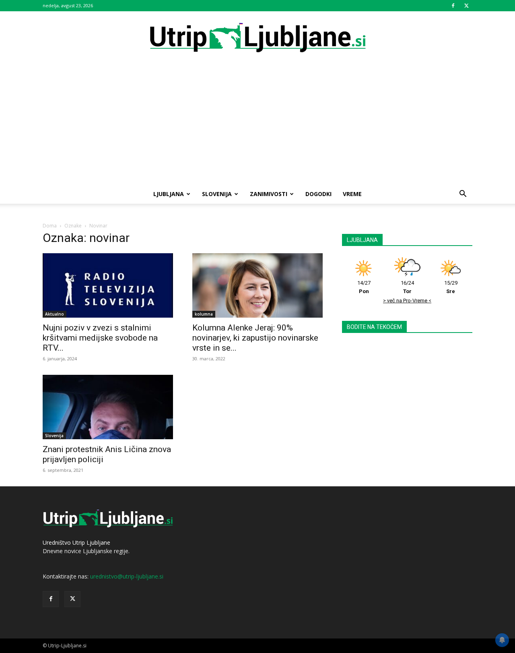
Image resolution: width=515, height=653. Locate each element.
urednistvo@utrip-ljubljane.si (126, 576)
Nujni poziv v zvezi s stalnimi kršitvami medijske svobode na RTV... (100, 338)
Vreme (352, 194)
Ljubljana (168, 194)
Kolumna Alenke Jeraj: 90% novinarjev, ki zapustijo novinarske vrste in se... (255, 338)
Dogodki (318, 194)
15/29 (450, 287)
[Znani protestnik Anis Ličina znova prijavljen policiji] (108, 407)
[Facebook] (453, 5)
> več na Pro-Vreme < (407, 301)
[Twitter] (466, 5)
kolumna (204, 314)
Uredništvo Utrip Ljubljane (76, 542)
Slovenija (217, 194)
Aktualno (54, 314)
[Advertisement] (257, 124)
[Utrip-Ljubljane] (257, 38)
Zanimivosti (268, 194)
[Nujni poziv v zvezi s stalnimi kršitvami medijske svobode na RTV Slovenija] (108, 285)
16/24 (407, 287)
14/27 (364, 287)
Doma (50, 225)
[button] (462, 194)
